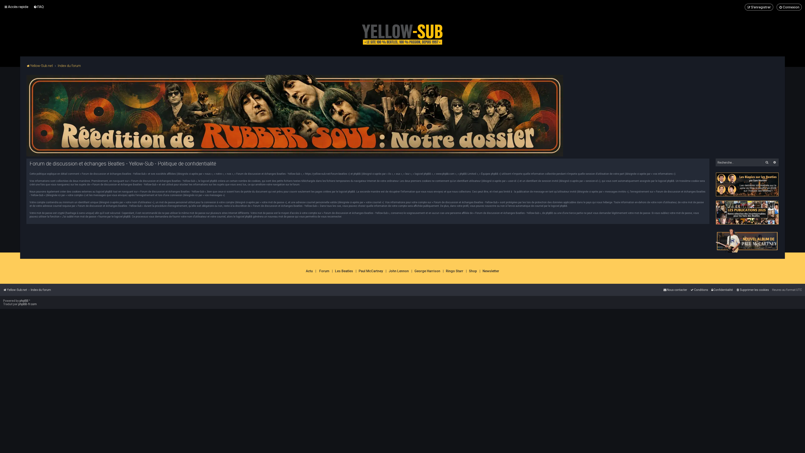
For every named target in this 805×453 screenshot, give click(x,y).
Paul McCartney (371, 271)
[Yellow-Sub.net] (402, 33)
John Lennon (399, 271)
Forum (324, 271)
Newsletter (491, 271)
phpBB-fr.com (27, 304)
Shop (473, 271)
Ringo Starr (454, 271)
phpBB (23, 300)
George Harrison (427, 271)
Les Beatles (344, 271)
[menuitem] (38, 7)
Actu (309, 271)
